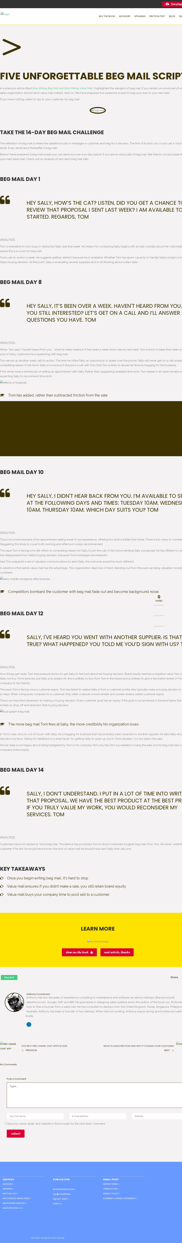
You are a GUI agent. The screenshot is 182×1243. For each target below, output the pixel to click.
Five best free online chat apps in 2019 (44, 1046)
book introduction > (64, 1189)
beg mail (9, 977)
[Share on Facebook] (159, 611)
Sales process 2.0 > (13, 1208)
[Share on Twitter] (159, 621)
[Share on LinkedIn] (159, 631)
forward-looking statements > (120, 1198)
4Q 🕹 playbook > (62, 1194)
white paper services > (14, 1203)
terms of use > (111, 1189)
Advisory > (8, 1184)
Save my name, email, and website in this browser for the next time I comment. (57, 1123)
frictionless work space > (17, 1198)
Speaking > (8, 1189)
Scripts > (58, 1204)
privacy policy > (111, 1194)
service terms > (111, 1184)
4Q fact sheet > (61, 1199)
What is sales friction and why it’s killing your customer (138, 1046)
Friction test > (10, 1194)
